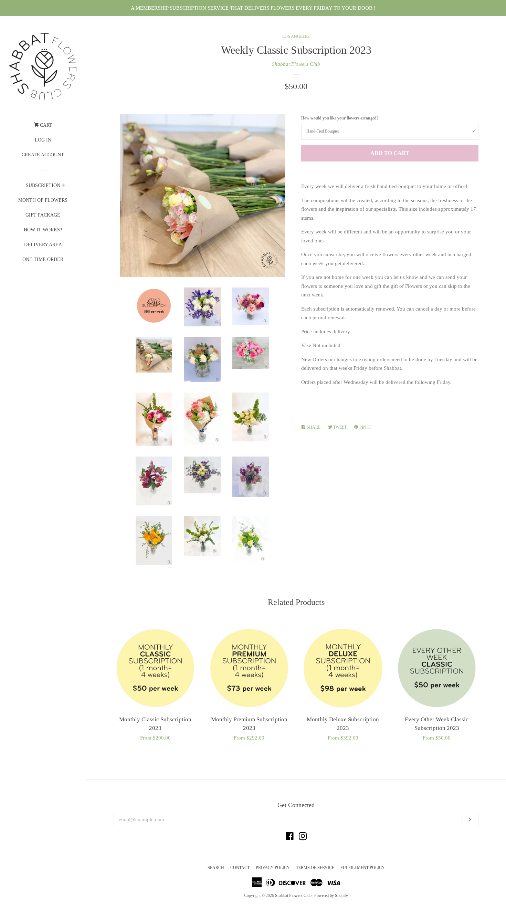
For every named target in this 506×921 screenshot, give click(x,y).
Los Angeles (296, 36)
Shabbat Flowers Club (296, 64)
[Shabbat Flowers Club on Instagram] (303, 837)
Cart (45, 125)
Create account (43, 154)
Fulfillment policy (362, 867)
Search (216, 867)
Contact (240, 867)
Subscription (43, 185)
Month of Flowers (42, 200)
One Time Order (42, 259)
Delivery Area (43, 244)
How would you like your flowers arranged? (340, 118)
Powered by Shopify (331, 895)
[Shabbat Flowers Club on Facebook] (289, 837)
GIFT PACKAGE (42, 215)
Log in (43, 140)
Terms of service (315, 867)
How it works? (43, 229)
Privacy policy (273, 867)
